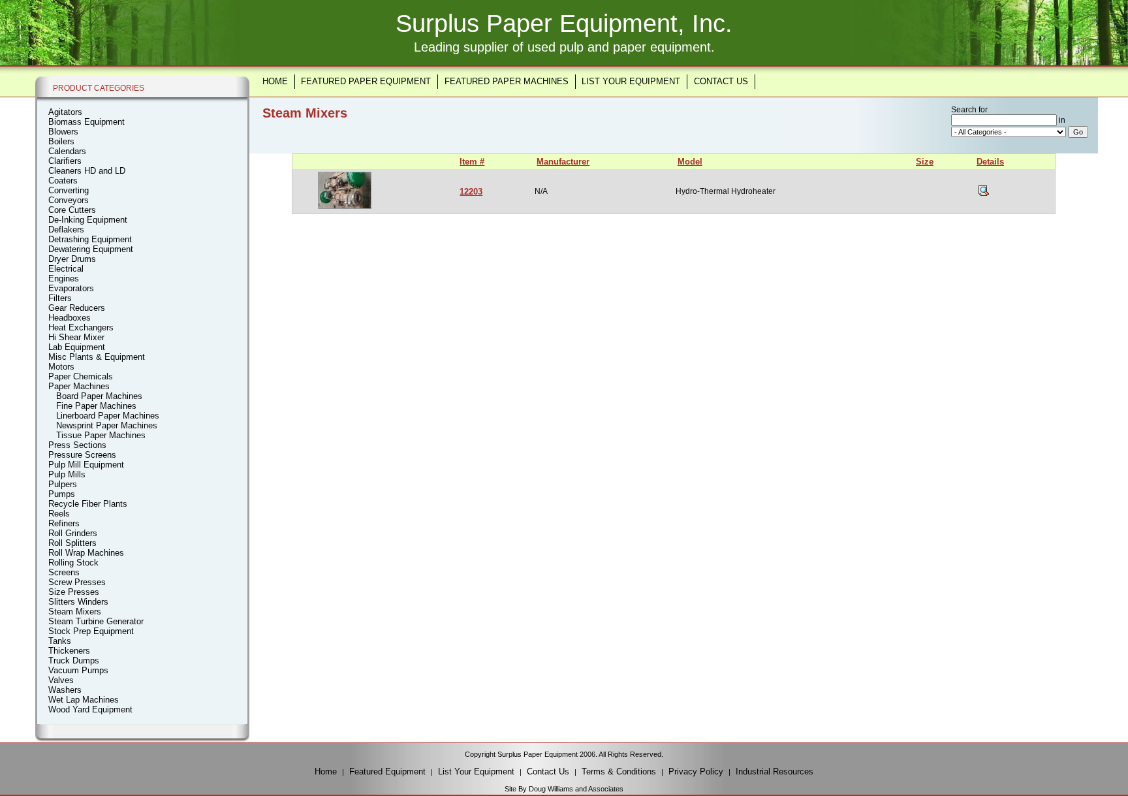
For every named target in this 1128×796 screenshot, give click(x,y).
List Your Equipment (631, 81)
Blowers (63, 131)
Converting (68, 190)
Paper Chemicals (80, 376)
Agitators (65, 112)
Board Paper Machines (99, 396)
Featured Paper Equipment (366, 81)
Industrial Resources (774, 771)
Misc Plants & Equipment (96, 357)
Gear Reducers (76, 308)
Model (690, 162)
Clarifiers (65, 161)
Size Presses (73, 592)
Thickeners (69, 651)
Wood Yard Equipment (90, 709)
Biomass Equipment (86, 122)
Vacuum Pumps (78, 670)
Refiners (64, 523)
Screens (64, 572)
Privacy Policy (695, 771)
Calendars (67, 151)
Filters (60, 298)
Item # (472, 162)
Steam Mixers (74, 611)
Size (924, 162)
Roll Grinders (72, 533)
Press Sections (77, 445)
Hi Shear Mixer (76, 337)
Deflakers (66, 229)
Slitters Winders (78, 602)
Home (275, 81)
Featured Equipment (387, 771)
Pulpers (62, 484)
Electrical (66, 269)
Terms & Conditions (619, 771)
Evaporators (71, 288)
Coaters (63, 180)
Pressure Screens (82, 455)
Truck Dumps (73, 660)
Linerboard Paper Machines (107, 416)
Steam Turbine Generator (96, 621)
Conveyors (68, 200)
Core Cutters (72, 210)
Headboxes (69, 318)
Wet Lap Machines (83, 700)
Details (990, 162)
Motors (61, 367)
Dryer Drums (72, 259)
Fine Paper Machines (96, 406)
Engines (63, 278)
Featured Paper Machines (507, 81)
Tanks (59, 641)
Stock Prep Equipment (91, 631)
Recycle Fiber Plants (87, 504)
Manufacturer (563, 162)
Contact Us (721, 81)
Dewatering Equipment (90, 249)
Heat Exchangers (81, 327)
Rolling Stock (73, 562)
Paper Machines (79, 386)
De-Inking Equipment (87, 220)
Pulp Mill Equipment (86, 465)
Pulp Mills (67, 474)
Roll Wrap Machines (86, 553)
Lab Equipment (76, 347)
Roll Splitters (72, 543)
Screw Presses (77, 582)
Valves (61, 680)
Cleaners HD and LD (86, 171)
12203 (471, 192)
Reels (59, 513)
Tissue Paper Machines (101, 435)
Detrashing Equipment (90, 239)
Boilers (61, 141)
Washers (65, 690)
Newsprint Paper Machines (106, 425)
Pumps (61, 494)
